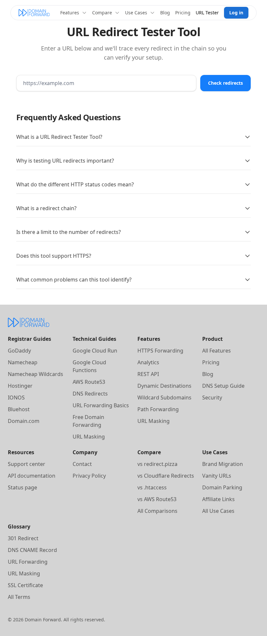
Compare (102, 12)
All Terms (19, 596)
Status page (22, 487)
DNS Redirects (90, 393)
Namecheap (22, 362)
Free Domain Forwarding (88, 420)
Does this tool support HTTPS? (53, 255)
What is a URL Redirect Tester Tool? (59, 136)
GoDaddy (19, 350)
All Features (216, 350)
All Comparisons (157, 510)
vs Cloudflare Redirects (165, 475)
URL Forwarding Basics (101, 405)
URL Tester (207, 12)
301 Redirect (23, 538)
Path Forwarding (158, 409)
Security (212, 397)
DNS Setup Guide (223, 385)
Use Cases (136, 12)
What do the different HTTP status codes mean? (75, 184)
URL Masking (89, 436)
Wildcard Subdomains (164, 397)
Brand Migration (222, 464)
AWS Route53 (89, 381)
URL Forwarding (28, 561)
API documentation (31, 475)
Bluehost (19, 409)
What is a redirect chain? (46, 208)
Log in (236, 12)
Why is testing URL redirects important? (65, 160)
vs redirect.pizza (157, 464)
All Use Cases (218, 510)
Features (69, 12)
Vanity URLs (216, 475)
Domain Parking (222, 487)
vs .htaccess (152, 487)
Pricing (182, 12)
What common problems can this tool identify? (74, 279)
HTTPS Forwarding (160, 350)
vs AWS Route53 (156, 499)
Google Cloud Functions (89, 366)
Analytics (148, 362)
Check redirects (225, 83)
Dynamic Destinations (164, 385)
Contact (82, 464)
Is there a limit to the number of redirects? (68, 232)
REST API (148, 374)
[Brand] (34, 12)
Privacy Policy (89, 475)
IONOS (16, 397)
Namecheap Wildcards (35, 374)
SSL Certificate (25, 585)
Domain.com (23, 421)
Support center (26, 464)
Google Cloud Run (95, 350)
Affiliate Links (218, 499)
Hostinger (20, 385)
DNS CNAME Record (32, 550)
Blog (165, 12)
